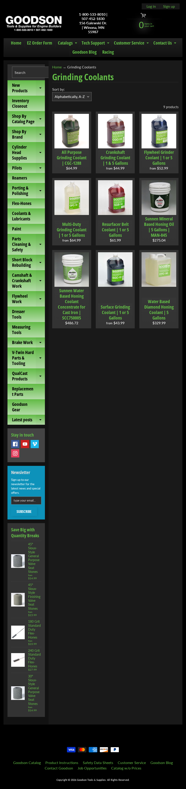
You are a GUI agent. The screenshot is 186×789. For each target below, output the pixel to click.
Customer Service (132, 43)
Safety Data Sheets (98, 762)
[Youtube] (25, 444)
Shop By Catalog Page (28, 119)
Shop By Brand (28, 134)
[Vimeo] (35, 444)
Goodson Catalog (27, 762)
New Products (28, 88)
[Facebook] (15, 444)
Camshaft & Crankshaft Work (28, 280)
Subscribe (24, 511)
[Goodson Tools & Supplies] (34, 23)
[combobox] (37, 72)
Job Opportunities (92, 768)
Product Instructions (61, 762)
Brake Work (28, 343)
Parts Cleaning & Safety (28, 244)
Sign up (169, 6)
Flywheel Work (28, 299)
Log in (151, 6)
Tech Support (96, 43)
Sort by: (58, 89)
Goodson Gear (19, 407)
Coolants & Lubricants (21, 216)
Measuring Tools (21, 329)
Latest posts (28, 421)
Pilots (28, 169)
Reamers (19, 178)
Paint (16, 229)
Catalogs (68, 43)
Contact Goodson (59, 768)
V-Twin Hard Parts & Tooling (28, 357)
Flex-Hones (21, 203)
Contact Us (165, 43)
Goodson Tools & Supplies (91, 779)
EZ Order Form (39, 43)
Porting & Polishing (28, 191)
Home (16, 43)
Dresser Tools (18, 314)
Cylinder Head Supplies (28, 152)
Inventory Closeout (20, 103)
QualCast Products (28, 376)
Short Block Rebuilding (28, 263)
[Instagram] (15, 453)
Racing (108, 52)
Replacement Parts (22, 391)
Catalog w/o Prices (126, 768)
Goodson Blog (84, 52)
